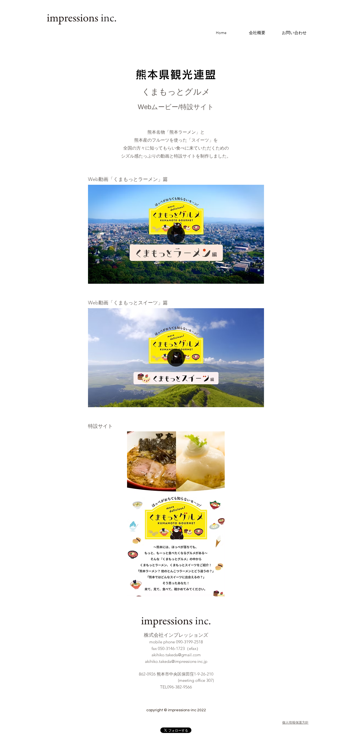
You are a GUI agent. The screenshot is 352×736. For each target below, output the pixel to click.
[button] (257, 278)
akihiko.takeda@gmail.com (176, 654)
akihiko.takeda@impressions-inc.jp (176, 661)
